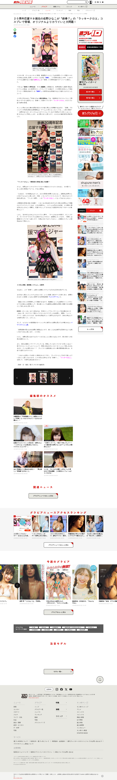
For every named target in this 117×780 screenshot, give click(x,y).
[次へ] (69, 378)
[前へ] (17, 378)
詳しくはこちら (18, 778)
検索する (86, 2)
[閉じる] (102, 776)
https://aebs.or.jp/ (34, 697)
